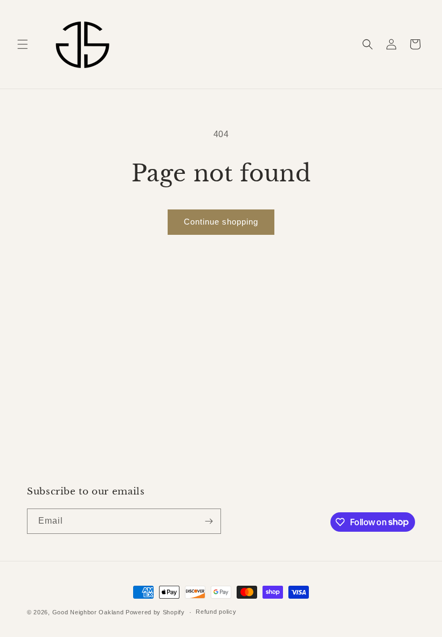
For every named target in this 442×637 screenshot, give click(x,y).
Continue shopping (221, 221)
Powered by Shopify (155, 612)
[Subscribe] (208, 521)
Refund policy (216, 611)
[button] (22, 44)
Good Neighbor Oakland (88, 612)
